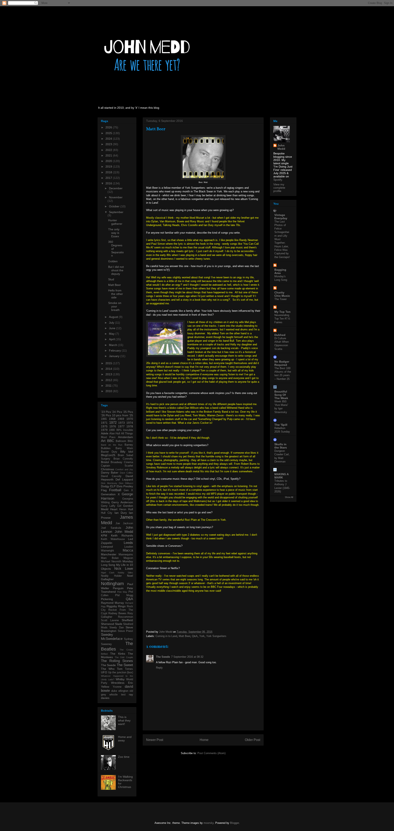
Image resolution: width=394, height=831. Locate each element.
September (116, 212)
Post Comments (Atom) (211, 753)
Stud (111, 279)
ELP (113, 486)
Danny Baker (109, 472)
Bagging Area (280, 271)
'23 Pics (106, 411)
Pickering (107, 599)
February (115, 350)
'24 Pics (117, 411)
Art (103, 441)
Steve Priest (125, 631)
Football (115, 490)
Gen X (128, 490)
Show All (289, 497)
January (114, 356)
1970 (129, 418)
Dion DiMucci (126, 483)
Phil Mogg (124, 595)
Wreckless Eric (122, 682)
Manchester (108, 554)
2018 (109, 172)
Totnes (129, 669)
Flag (104, 490)
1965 (104, 419)
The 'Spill (280, 424)
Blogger (234, 822)
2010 (109, 391)
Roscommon (125, 616)
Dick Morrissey (109, 483)
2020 (109, 161)
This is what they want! (124, 720)
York (202, 636)
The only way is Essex (113, 233)
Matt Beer (184, 636)
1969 (121, 418)
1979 (104, 429)
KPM (104, 535)
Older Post (252, 740)
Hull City (106, 512)
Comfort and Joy (124, 469)
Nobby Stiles (125, 572)
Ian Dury (121, 512)
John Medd (124, 532)
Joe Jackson (124, 523)
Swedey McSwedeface (112, 637)
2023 (109, 144)
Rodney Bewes (117, 613)
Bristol (105, 462)
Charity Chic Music (282, 294)
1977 (121, 426)
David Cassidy (111, 476)
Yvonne (117, 686)
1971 (104, 422)
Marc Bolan (110, 558)
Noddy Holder (111, 575)
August (114, 316)
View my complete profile (279, 188)
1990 (112, 430)
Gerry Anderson (122, 502)
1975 (104, 426)
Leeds (128, 543)
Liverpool (107, 546)
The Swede (163, 656)
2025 (109, 133)
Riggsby (112, 606)
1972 (113, 423)
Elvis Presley (125, 486)
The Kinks (117, 653)
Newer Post (154, 740)
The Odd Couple (124, 657)
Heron (122, 509)
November (116, 197)
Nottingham (112, 583)
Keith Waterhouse (113, 539)
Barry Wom (124, 448)
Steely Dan (116, 627)
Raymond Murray (112, 602)
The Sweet (125, 665)
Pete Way (122, 592)
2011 (108, 385)
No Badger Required (281, 363)
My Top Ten (282, 311)
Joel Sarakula (111, 527)
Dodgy (105, 486)
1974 (129, 422)
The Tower (280, 299)
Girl (119, 506)
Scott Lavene (110, 620)
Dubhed (279, 335)
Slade (118, 624)
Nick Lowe (123, 569)
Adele (104, 433)
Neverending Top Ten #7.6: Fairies (282, 319)
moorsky (209, 822)
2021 (109, 155)
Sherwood (107, 624)
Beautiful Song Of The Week (281, 395)
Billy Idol (126, 451)
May (112, 333)
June (112, 328)
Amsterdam (125, 437)
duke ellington (119, 690)
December (116, 188)
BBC (110, 441)
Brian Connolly (123, 458)
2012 (109, 380)
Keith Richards (122, 535)
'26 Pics (106, 415)
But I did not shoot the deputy (116, 270)
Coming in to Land (166, 636)
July (112, 322)
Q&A (195, 636)
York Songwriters (216, 636)
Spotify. (278, 179)
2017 (109, 177)
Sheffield (127, 620)
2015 (109, 363)
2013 (109, 374)
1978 (129, 426)
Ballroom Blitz (124, 441)
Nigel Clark (108, 572)
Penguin (118, 588)
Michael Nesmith (111, 561)
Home (204, 740)
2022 (109, 150)
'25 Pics (128, 411)
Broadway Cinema (122, 462)
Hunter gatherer (115, 222)
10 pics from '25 (122, 415)
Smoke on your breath (114, 306)
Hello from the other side (115, 294)
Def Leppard (124, 479)
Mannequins (126, 554)
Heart (113, 509)
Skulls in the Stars (280, 446)
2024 (109, 138)
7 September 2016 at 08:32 (187, 656)
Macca (128, 550)
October (114, 206)
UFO (104, 672)
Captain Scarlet (117, 465)
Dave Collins (126, 472)
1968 (112, 418)
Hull (130, 509)
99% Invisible (124, 430)
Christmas (107, 469)
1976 (112, 426)
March (113, 345)
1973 (121, 422)
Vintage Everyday (280, 216)
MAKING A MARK (281, 476)
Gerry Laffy (108, 506)
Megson (128, 558)
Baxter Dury (109, 451)
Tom (120, 668)
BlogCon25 (108, 455)
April (112, 339)
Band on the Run (111, 445)
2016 (109, 183)
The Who (108, 668)
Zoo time (123, 756)
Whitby (120, 679)
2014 (109, 368)
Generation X (110, 494)
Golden (113, 261)
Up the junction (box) (120, 672)
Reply (159, 667)
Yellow (105, 686)
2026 (109, 127)
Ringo (122, 606)
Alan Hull (114, 433)
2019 (109, 166)
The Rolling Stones (117, 661)
